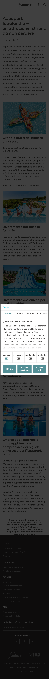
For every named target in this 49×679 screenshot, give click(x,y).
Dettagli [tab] (19, 313)
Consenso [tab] (7, 313)
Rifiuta (9, 369)
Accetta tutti (39, 369)
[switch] (18, 359)
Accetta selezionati (24, 369)
